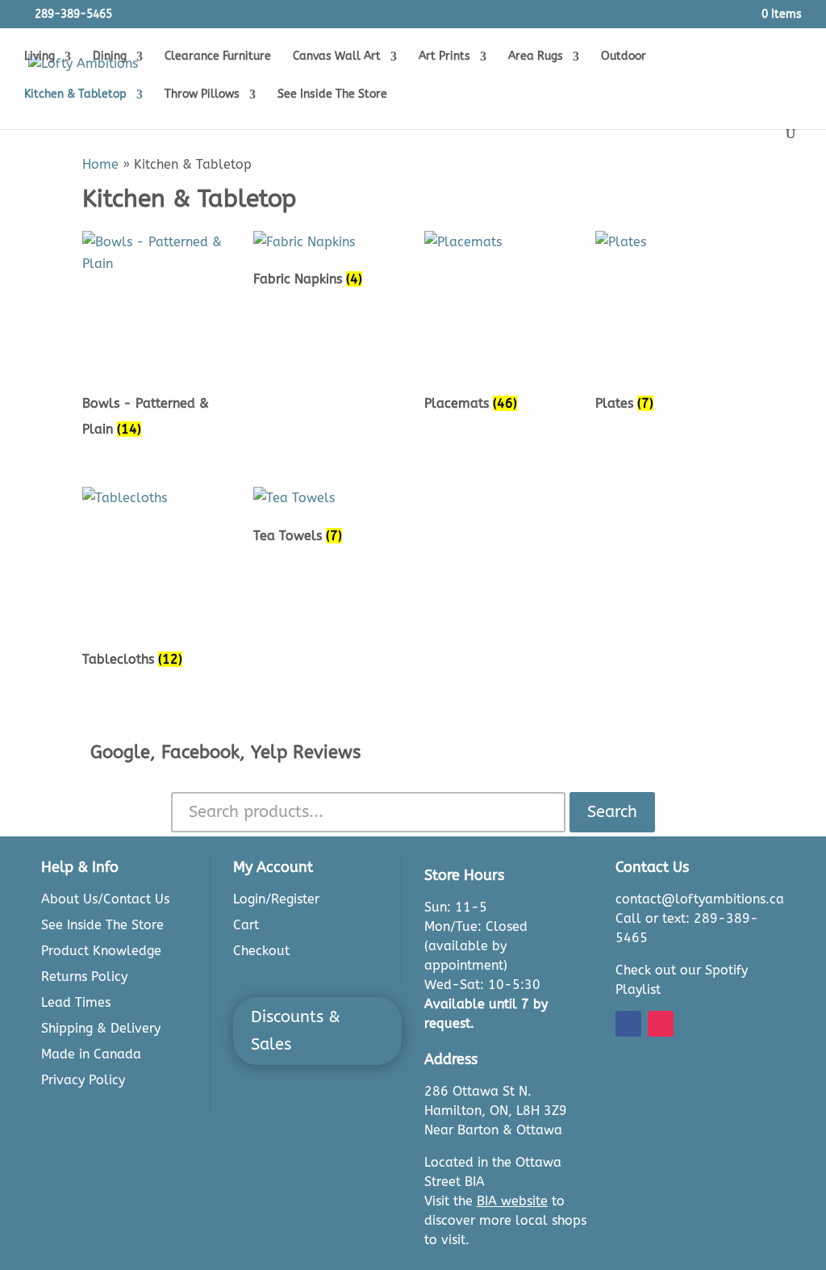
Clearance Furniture (218, 57)
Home (100, 164)
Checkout (261, 950)
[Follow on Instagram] (661, 1024)
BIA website (512, 1201)
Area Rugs (535, 57)
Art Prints (444, 57)
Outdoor (623, 57)
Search (612, 812)
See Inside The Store (332, 95)
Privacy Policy (83, 1080)
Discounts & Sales (295, 1031)
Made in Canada (91, 1054)
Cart (246, 925)
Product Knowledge (101, 950)
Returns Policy (84, 976)
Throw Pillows (202, 95)
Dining (110, 57)
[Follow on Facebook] (628, 1024)
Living (39, 57)
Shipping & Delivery (101, 1028)
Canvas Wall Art (337, 57)
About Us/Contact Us (105, 899)
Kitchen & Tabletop (75, 95)
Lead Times (76, 1002)
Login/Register (276, 899)
